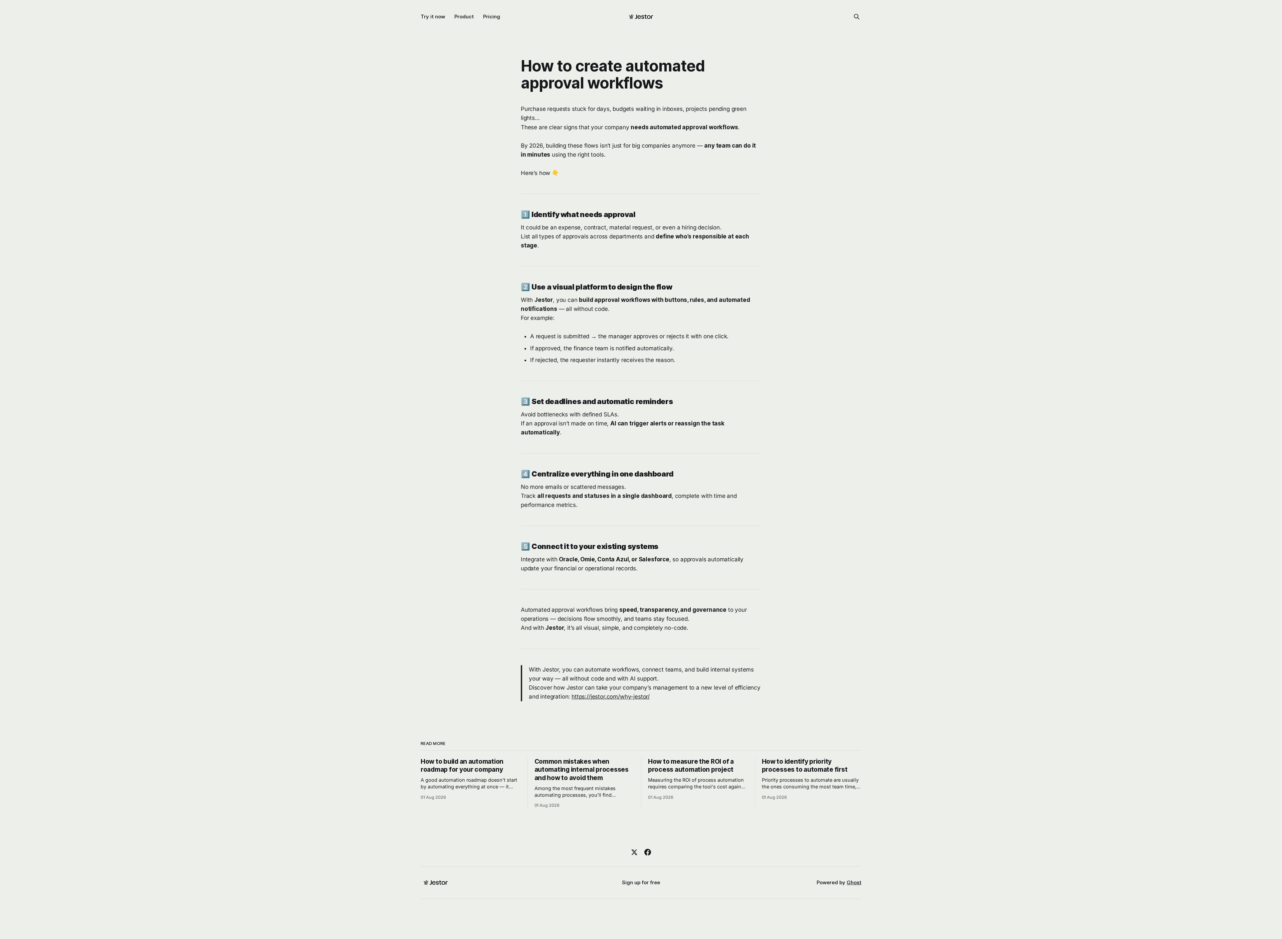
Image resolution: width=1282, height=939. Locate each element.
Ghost (854, 882)
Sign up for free (641, 882)
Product (464, 16)
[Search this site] (856, 16)
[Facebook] (647, 852)
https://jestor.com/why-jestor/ (611, 696)
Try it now (433, 16)
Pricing (491, 16)
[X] (634, 852)
